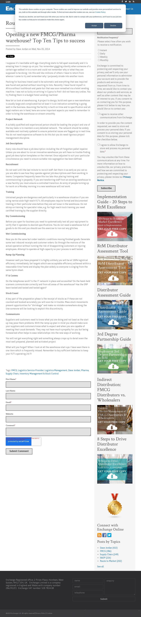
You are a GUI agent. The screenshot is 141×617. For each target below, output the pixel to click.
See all (100, 566)
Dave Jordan (74, 370)
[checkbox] (114, 55)
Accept (94, 26)
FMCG (14, 370)
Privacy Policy (40, 613)
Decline (113, 26)
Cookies (49, 613)
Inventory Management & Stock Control (39, 373)
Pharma (85, 370)
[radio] (114, 50)
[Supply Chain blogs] (115, 506)
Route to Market (111, 561)
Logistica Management (56, 370)
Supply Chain (12, 373)
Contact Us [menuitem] (127, 9)
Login (8, 2)
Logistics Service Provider (31, 370)
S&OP (105, 557)
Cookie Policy (100, 12)
